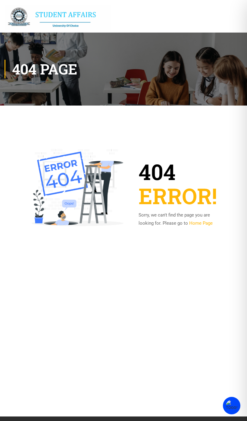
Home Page (201, 223)
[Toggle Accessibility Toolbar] (231, 405)
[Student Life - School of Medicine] (58, 17)
